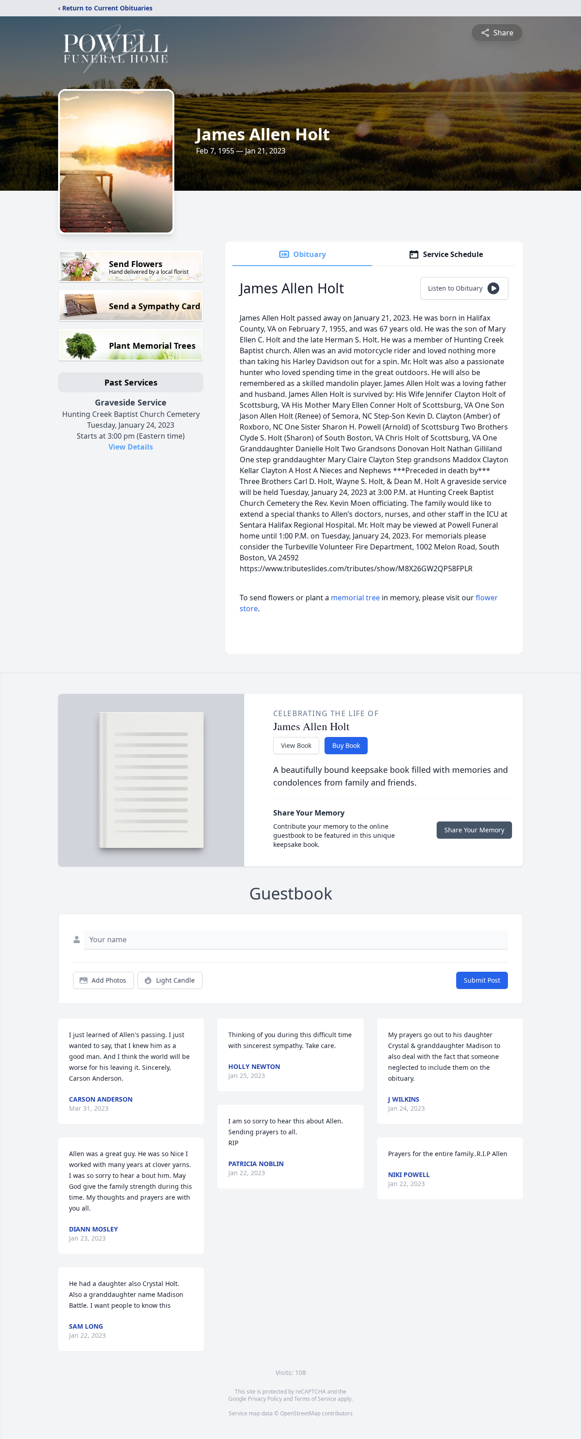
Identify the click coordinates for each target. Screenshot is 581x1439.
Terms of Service (315, 1399)
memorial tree (355, 598)
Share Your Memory (474, 830)
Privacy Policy (265, 1399)
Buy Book (346, 745)
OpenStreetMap (300, 1413)
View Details (130, 447)
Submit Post (482, 980)
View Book (296, 745)
